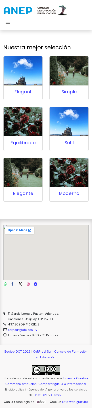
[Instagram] (28, 284)
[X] (20, 284)
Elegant (23, 92)
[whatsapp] (5, 284)
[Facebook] (12, 284)
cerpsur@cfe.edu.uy (22, 330)
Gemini (56, 395)
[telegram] (35, 284)
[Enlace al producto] (23, 71)
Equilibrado (23, 143)
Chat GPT (40, 395)
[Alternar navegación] (7, 23)
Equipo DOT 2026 (17, 351)
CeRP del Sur (42, 351)
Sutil (69, 143)
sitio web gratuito (75, 402)
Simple (69, 92)
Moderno (69, 193)
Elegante (23, 193)
